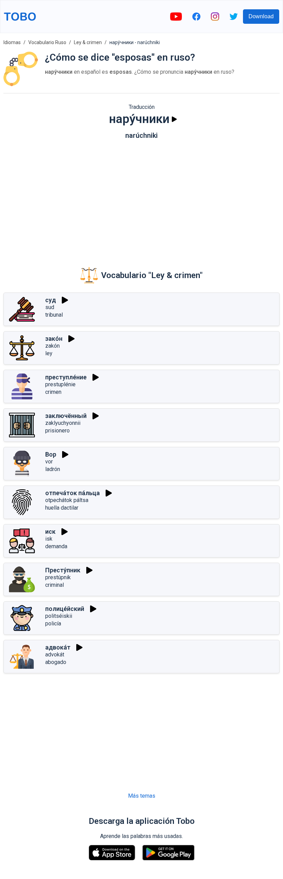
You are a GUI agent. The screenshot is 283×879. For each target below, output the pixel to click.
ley (48, 353)
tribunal (54, 314)
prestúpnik (58, 577)
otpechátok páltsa (66, 500)
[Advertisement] (141, 198)
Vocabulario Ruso (47, 42)
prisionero (57, 430)
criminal (54, 585)
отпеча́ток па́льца (72, 493)
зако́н (53, 338)
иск (50, 531)
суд (50, 300)
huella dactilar (61, 507)
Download (261, 16)
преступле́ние (66, 377)
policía (53, 623)
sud (49, 307)
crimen (53, 392)
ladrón (52, 469)
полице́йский (64, 608)
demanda (56, 546)
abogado (55, 662)
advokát (54, 654)
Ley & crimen (88, 42)
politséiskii (58, 616)
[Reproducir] (174, 119)
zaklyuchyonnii (62, 423)
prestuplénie (60, 384)
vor (49, 461)
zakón (52, 346)
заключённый (66, 415)
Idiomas (12, 42)
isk (48, 538)
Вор (50, 454)
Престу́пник (62, 570)
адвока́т (57, 647)
